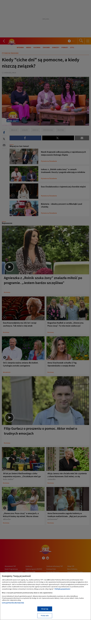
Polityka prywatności (62, 589)
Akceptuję (44, 609)
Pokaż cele (44, 616)
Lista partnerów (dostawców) (13, 603)
